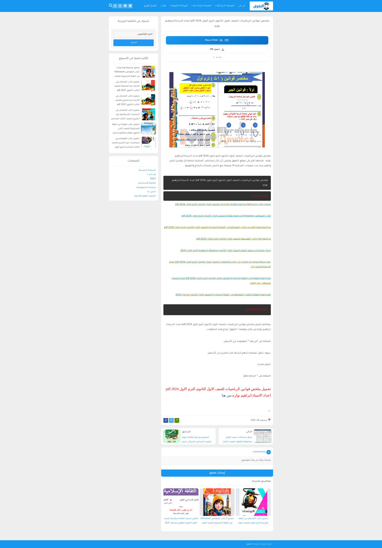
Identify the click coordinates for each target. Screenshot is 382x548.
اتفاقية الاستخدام (147, 183)
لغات (163, 6)
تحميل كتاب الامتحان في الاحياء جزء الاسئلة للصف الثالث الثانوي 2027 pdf (127, 86)
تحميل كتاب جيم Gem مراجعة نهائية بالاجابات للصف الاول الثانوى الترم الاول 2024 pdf (223, 204)
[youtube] (125, 6)
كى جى (241, 6)
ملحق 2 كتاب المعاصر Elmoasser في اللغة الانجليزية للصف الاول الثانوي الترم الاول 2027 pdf (217, 522)
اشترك (133, 42)
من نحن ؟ (151, 174)
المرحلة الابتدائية (226, 6)
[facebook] (115, 6)
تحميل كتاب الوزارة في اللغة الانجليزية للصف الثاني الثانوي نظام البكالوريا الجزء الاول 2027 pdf (126, 129)
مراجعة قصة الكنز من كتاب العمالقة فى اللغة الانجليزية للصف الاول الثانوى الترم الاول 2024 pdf (217, 227)
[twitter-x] (120, 6)
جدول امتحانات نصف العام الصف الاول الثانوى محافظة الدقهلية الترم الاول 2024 (225, 250)
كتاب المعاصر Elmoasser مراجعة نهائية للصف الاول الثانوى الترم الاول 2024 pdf (226, 216)
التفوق (249, 544)
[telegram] (130, 6)
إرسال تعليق (217, 473)
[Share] (176, 420)
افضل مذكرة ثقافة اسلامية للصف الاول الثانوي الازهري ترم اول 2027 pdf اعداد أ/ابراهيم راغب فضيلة (181, 522)
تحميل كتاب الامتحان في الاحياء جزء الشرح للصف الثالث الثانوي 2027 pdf (127, 100)
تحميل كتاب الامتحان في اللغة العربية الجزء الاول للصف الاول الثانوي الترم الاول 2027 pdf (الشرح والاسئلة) (253, 522)
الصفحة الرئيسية (147, 170)
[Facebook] (165, 420)
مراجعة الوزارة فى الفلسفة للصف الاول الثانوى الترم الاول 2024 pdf (233, 239)
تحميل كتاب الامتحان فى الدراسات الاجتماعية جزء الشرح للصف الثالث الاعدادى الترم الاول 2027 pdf (125, 115)
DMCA (153, 179)
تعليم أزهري (150, 6)
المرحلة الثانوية (179, 6)
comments (259, 452)
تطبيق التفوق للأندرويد (145, 196)
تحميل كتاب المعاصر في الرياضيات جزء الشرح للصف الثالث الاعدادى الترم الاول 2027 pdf (126, 143)
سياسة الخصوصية (146, 187)
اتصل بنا (151, 192)
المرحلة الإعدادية (202, 6)
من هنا (226, 395)
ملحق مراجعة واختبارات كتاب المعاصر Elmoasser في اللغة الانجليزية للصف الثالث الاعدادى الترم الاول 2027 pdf (127, 72)
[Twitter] (171, 420)
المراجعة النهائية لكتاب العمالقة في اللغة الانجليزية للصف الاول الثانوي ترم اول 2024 (223, 295)
